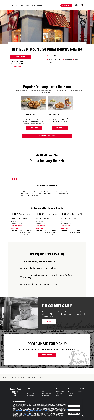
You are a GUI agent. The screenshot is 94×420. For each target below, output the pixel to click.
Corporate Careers (59, 393)
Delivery (78, 59)
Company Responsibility (47, 397)
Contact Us (70, 393)
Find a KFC (80, 391)
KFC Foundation (45, 395)
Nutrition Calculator (47, 136)
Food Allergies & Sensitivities (32, 397)
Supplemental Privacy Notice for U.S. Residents (37, 410)
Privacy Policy (18, 410)
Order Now (34, 127)
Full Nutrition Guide (30, 393)
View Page (15, 228)
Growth (57, 397)
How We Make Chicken (46, 393)
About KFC (44, 391)
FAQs (69, 391)
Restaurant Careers (60, 391)
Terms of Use (27, 414)
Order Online (20, 57)
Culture (57, 395)
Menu (28, 391)
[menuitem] (22, 5)
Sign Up (48, 321)
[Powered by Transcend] (15, 417)
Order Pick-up (47, 355)
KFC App (70, 395)
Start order (66, 5)
